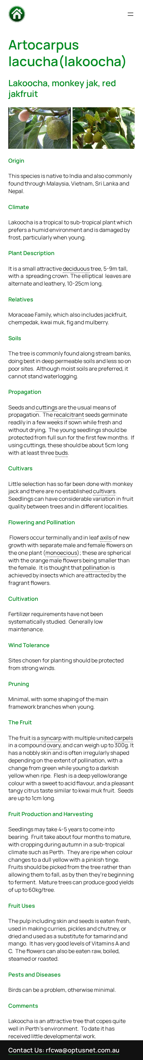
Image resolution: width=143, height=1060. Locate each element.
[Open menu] (130, 14)
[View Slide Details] (39, 128)
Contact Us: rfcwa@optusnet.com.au (63, 1049)
